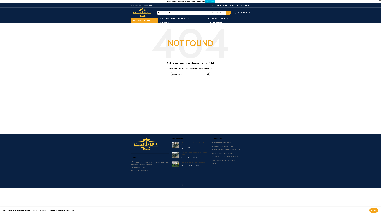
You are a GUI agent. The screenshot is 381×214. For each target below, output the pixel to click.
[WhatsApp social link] (223, 5)
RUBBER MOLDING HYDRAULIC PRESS (223, 146)
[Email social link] (217, 5)
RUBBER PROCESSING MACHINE (221, 143)
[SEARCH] (228, 13)
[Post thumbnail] (175, 145)
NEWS (214, 163)
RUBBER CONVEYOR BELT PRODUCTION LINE (226, 150)
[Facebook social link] (212, 5)
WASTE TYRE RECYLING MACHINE (222, 153)
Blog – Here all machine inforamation (223, 160)
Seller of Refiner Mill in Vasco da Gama (193, 162)
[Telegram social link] (226, 5)
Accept (373, 210)
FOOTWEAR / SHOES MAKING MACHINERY (225, 157)
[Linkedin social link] (220, 5)
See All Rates (210, 1)
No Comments (194, 148)
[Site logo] (142, 12)
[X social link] (214, 5)
